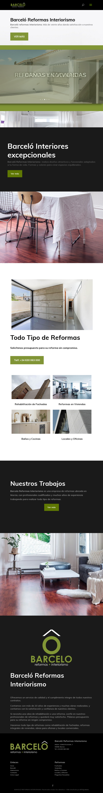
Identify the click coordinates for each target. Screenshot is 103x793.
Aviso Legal (14, 775)
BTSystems (84, 789)
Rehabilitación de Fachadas (31, 404)
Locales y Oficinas (72, 438)
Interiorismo (14, 770)
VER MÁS (19, 36)
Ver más (15, 173)
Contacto (13, 772)
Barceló (13, 768)
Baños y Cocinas (30, 438)
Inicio (12, 766)
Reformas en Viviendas (72, 404)
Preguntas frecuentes (62, 775)
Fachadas (58, 766)
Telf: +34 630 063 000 (27, 360)
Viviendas (58, 768)
